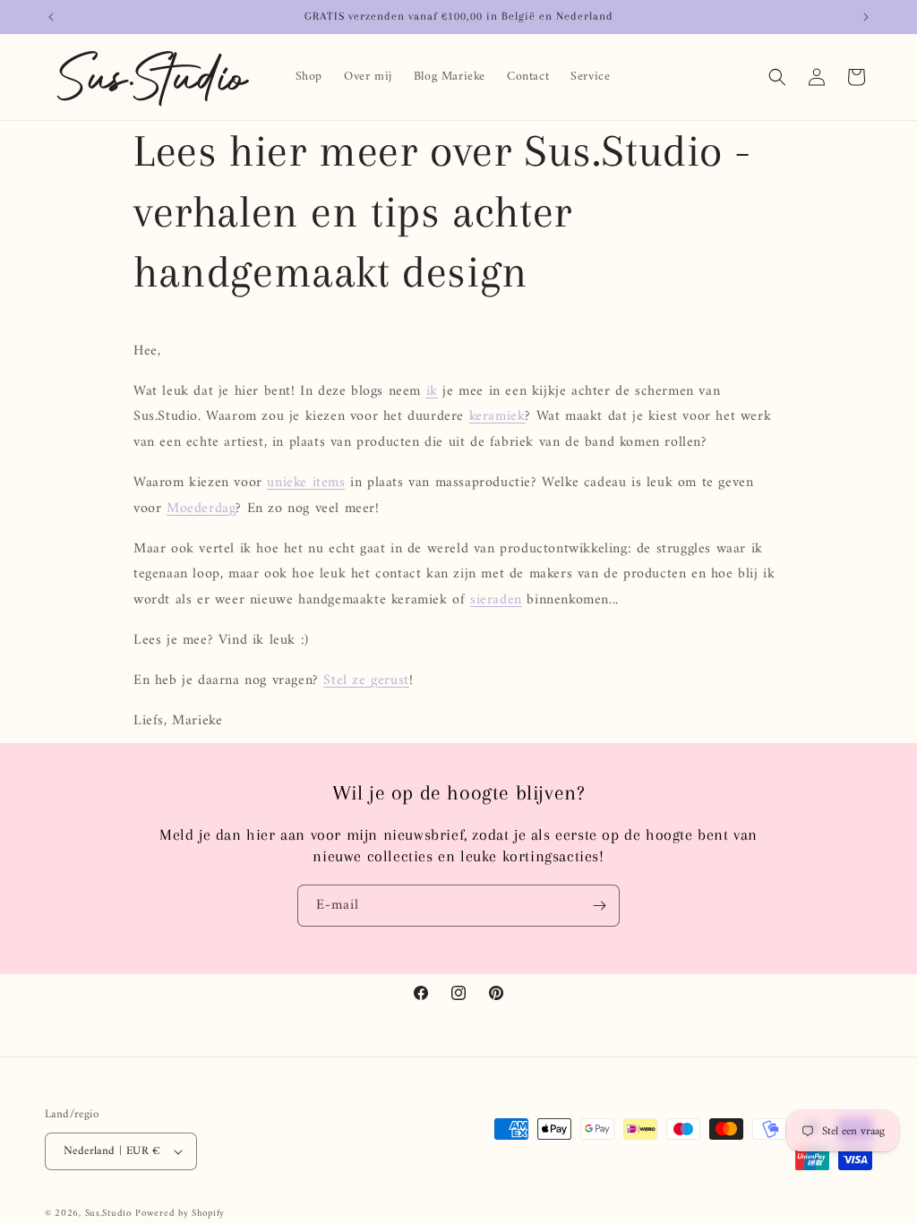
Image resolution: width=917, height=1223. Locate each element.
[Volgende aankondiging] (866, 17)
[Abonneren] (599, 906)
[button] (777, 77)
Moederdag (201, 508)
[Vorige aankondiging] (51, 17)
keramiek (497, 416)
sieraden (496, 599)
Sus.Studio (108, 1213)
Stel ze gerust (365, 680)
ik (432, 391)
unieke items (306, 482)
